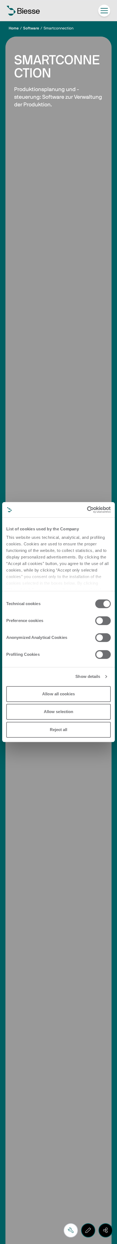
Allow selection (58, 711)
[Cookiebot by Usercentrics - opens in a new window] (87, 509)
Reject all (58, 729)
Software (31, 28)
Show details (87, 676)
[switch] (103, 620)
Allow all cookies (58, 694)
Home (14, 28)
